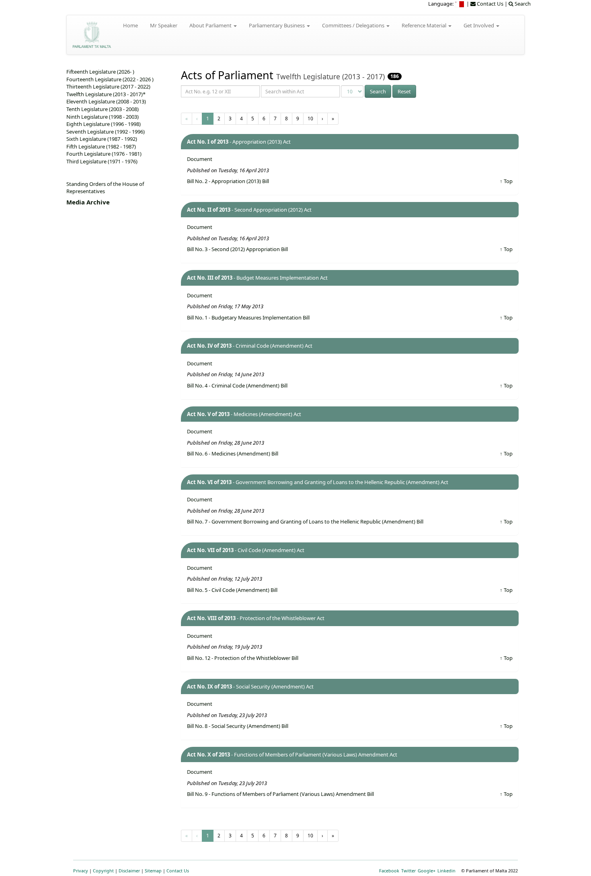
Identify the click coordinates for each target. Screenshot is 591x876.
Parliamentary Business (277, 25)
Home (130, 25)
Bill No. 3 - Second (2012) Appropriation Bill (237, 249)
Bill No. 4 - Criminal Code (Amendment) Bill (237, 385)
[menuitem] (460, 3)
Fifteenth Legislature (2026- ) (100, 71)
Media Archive (88, 202)
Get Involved (479, 25)
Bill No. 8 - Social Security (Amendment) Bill (237, 726)
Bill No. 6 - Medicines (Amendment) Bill (232, 453)
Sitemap (153, 871)
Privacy (80, 871)
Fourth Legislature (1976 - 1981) (104, 153)
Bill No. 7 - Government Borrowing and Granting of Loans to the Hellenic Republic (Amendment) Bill (305, 521)
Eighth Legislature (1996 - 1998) (103, 124)
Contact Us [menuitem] (489, 3)
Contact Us (177, 871)
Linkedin (446, 871)
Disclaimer (129, 871)
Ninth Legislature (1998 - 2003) (102, 116)
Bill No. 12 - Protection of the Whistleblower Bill (242, 658)
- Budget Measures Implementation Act (257, 277)
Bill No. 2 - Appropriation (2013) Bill (228, 181)
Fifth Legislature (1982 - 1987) (101, 146)
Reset (404, 91)
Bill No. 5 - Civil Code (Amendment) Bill (232, 590)
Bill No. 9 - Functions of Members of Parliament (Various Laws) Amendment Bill (280, 794)
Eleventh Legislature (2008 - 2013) (106, 101)
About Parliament (211, 25)
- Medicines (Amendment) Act (244, 414)
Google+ (426, 871)
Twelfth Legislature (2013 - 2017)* (106, 94)
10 (310, 118)
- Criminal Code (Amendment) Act (249, 345)
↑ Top (506, 181)
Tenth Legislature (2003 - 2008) (102, 109)
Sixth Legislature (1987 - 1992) (101, 138)
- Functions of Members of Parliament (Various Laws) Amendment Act (292, 754)
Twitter (408, 871)
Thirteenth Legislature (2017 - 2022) (108, 86)
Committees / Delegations (354, 25)
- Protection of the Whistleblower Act (255, 618)
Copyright (103, 871)
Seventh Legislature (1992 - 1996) (105, 131)
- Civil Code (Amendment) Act (245, 550)
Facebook (389, 871)
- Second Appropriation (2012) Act (249, 209)
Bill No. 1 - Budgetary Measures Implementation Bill (248, 317)
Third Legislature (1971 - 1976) (101, 161)
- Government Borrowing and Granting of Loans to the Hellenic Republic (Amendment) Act (317, 482)
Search (378, 91)
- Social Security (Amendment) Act (250, 686)
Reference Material (424, 25)
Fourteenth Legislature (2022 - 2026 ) (110, 79)
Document (199, 159)
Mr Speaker (163, 25)
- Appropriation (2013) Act (239, 141)
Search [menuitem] (522, 3)
